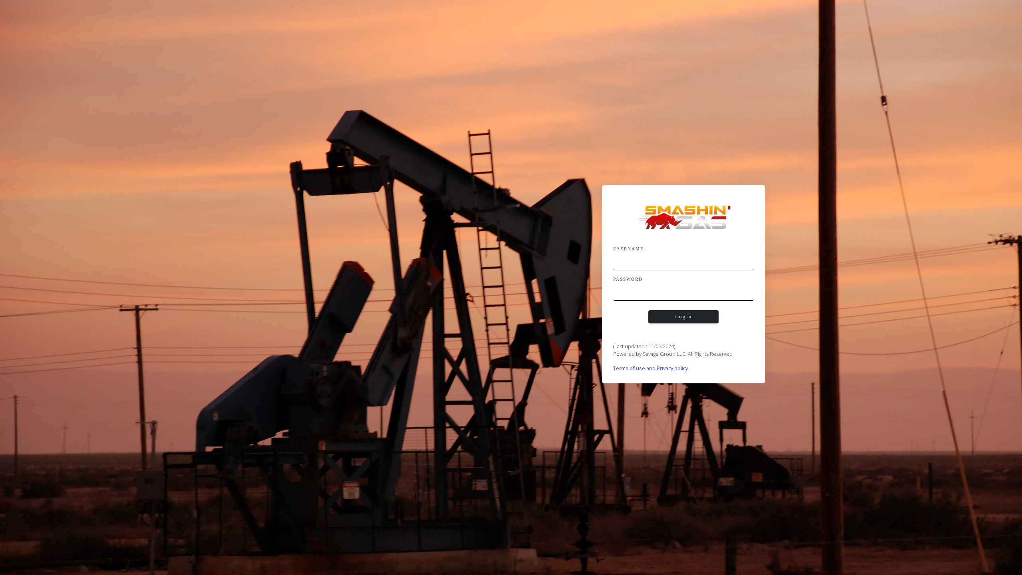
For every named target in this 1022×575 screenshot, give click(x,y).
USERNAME (628, 248)
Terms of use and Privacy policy (650, 368)
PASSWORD (628, 279)
